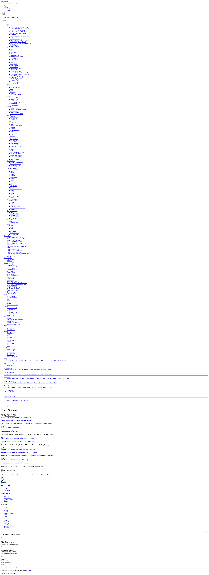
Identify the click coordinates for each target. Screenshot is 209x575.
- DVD (9, 396)
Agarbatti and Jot (11, 219)
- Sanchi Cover (53, 383)
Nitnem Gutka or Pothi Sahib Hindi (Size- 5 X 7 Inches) (16, 420)
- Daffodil (21, 378)
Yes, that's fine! (5, 573)
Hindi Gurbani (14, 143)
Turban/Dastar (11, 25)
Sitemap (6, 501)
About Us (6, 496)
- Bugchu (14, 374)
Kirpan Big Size (14, 86)
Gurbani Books (14, 58)
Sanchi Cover (13, 209)
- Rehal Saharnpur (8, 365)
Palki (11, 205)
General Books (14, 67)
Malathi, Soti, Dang (15, 153)
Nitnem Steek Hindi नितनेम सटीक (9, 431)
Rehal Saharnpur (14, 159)
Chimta (12, 172)
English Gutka (14, 139)
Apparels (9, 121)
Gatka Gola (13, 150)
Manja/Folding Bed (15, 216)
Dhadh (12, 174)
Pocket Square (14, 45)
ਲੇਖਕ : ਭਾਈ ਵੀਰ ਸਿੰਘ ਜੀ (16, 77)
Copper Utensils (14, 99)
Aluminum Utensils (15, 97)
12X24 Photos (14, 118)
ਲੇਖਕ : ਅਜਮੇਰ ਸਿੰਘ (15, 80)
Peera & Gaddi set (15, 206)
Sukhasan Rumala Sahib (16, 114)
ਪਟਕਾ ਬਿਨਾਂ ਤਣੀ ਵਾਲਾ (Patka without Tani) (21, 43)
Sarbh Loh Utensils (15, 102)
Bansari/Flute (13, 169)
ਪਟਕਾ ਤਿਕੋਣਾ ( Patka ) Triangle (18, 42)
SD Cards (13, 50)
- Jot (5, 391)
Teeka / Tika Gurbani (15, 146)
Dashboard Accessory (16, 189)
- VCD (13, 396)
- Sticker (68, 378)
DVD (11, 227)
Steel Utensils (13, 103)
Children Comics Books (16, 56)
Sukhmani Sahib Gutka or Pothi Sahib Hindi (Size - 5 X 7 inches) (19, 452)
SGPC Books (13, 70)
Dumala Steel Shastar (15, 165)
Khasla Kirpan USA (15, 95)
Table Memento (14, 233)
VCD (11, 228)
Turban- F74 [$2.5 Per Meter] (18, 30)
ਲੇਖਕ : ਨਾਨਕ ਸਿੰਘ (15, 83)
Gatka (8, 147)
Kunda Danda (14, 215)
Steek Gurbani (14, 59)
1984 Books (13, 61)
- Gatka (6, 361)
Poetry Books (13, 64)
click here (28, 570)
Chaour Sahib (14, 200)
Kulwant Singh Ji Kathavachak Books (20, 72)
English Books (14, 62)
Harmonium (13, 177)
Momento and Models (13, 230)
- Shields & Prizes (61, 378)
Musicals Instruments (12, 168)
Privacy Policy (7, 498)
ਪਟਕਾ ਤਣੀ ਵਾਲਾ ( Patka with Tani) (19, 40)
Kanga (12, 93)
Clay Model (13, 186)
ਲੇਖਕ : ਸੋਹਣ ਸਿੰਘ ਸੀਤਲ (16, 78)
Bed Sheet (13, 122)
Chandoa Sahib (14, 108)
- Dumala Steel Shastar (34, 369)
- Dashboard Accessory (30, 378)
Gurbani (9, 137)
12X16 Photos (14, 117)
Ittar (11, 203)
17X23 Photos (14, 120)
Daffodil (12, 187)
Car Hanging (13, 184)
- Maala (50, 378)
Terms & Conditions (9, 499)
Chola (12, 124)
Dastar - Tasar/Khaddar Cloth (18, 33)
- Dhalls (39, 378)
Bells (11, 212)
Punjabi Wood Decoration (17, 218)
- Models (54, 378)
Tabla (11, 180)
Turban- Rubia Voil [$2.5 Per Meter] (19, 28)
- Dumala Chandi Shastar (10, 369)
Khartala (12, 178)
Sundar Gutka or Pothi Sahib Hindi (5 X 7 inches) (14, 463)
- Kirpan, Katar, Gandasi (47, 361)
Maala (12, 193)
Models (12, 194)
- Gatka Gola (11, 361)
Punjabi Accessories (12, 211)
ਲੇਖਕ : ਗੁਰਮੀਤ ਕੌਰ (15, 75)
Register (9, 8)
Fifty (11, 37)
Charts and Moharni (15, 68)
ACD (11, 225)
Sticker (12, 197)
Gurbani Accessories (12, 199)
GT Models (13, 231)
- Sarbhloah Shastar (45, 369)
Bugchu (12, 171)
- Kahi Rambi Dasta (13, 387)
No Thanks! (13, 573)
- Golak (14, 383)
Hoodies (12, 128)
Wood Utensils (14, 105)
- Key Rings (44, 378)
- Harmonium (35, 374)
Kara (11, 90)
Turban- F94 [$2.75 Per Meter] (18, 31)
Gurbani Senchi (14, 142)
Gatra (11, 89)
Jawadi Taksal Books (15, 71)
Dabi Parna (13, 34)
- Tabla (46, 374)
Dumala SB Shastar (15, 164)
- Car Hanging (7, 378)
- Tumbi (50, 374)
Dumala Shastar (11, 161)
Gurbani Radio (11, 47)
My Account (7, 488)
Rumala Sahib (10, 106)
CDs (8, 224)
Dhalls (12, 190)
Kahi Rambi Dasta (15, 214)
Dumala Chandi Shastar (16, 162)
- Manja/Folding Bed (32, 387)
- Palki (21, 383)
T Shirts (12, 136)
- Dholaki (28, 374)
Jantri (11, 81)
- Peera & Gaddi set (28, 383)
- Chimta (19, 374)
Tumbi (12, 181)
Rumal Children (14, 46)
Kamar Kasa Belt (14, 130)
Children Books (14, 55)
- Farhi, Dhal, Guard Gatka (22, 361)
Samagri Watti (14, 222)
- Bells (5, 387)
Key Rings (13, 192)
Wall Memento (14, 234)
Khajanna (12, 131)
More (5, 358)
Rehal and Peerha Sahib (13, 158)
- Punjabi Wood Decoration (45, 387)
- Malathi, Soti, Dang (34, 361)
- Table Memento (15, 400)
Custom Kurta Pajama (16, 125)
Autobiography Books (16, 65)
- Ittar (17, 383)
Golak (12, 202)
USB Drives (13, 52)
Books (5, 520)
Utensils (9, 96)
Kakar (8, 84)
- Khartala (41, 374)
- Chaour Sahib (8, 383)
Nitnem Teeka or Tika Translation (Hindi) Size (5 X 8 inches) (17, 441)
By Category (7, 24)
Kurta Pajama (13, 133)
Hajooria (12, 127)
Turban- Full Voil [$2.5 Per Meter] (19, 27)
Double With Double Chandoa (18, 109)
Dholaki (12, 175)
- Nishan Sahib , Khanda (60, 361)
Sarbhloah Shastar (15, 167)
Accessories (10, 183)
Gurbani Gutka (14, 140)
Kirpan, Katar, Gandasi (16, 155)
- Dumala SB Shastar (22, 369)
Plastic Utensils (14, 100)
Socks (12, 134)
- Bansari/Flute (8, 374)
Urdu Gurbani (14, 144)
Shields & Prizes (14, 196)
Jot (11, 221)
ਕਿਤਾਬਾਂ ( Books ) (11, 53)
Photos (9, 115)
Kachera (12, 92)
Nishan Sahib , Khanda (16, 156)
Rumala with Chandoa (16, 112)
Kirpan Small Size (15, 87)
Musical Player (14, 49)
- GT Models (7, 400)
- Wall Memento (24, 400)
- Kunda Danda (22, 387)
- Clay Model (15, 378)
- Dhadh (24, 374)
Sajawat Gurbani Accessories (17, 208)
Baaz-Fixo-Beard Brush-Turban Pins (19, 36)
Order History (7, 490)
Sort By (3, 415)
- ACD (5, 396)
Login (8, 10)
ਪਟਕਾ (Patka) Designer (16, 39)
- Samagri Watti (10, 391)
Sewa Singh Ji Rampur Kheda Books (20, 74)
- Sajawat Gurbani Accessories (41, 383)
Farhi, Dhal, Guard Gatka (17, 152)
